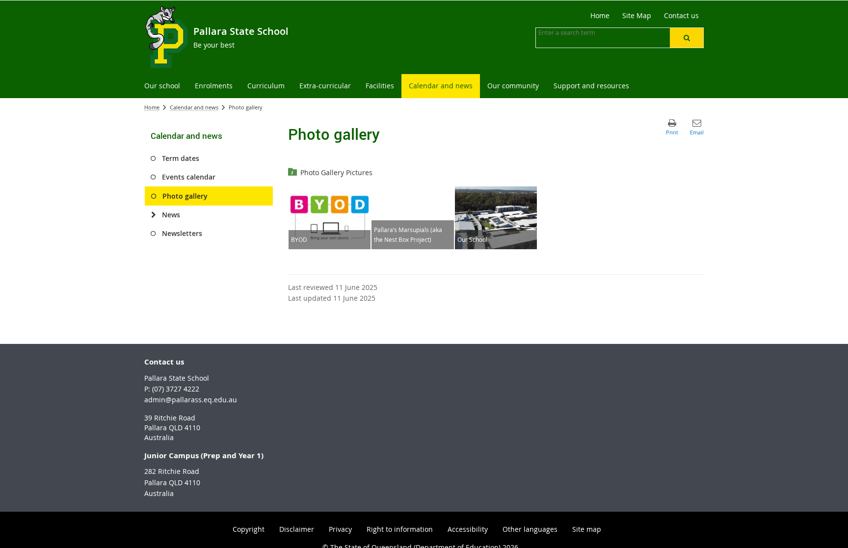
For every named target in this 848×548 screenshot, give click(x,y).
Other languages (530, 529)
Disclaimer (296, 529)
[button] (686, 38)
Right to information (400, 529)
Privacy (340, 529)
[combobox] (587, 32)
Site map (586, 529)
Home (151, 107)
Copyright (249, 529)
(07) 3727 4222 (175, 388)
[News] (153, 215)
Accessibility (468, 529)
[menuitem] (162, 86)
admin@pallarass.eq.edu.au (190, 399)
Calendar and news (194, 107)
